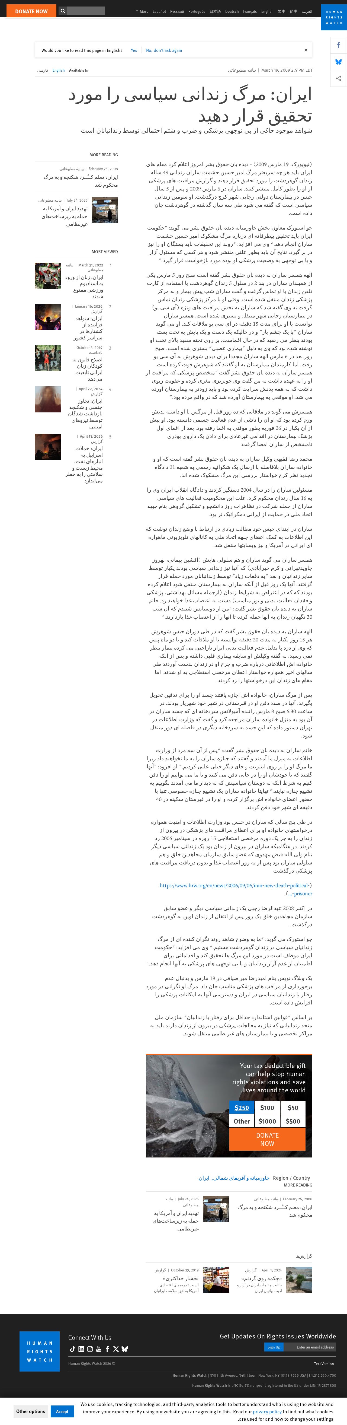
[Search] (63, 11)
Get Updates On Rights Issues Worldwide (278, 1335)
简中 (293, 11)
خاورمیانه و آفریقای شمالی (241, 1177)
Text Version (324, 1363)
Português (196, 11)
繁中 (281, 11)
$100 (267, 1107)
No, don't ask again (164, 50)
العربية (307, 11)
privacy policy (267, 1411)
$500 (293, 1120)
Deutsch (232, 11)
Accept (62, 1411)
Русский (177, 11)
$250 (241, 1107)
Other (242, 1120)
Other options (30, 1411)
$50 (293, 1107)
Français (250, 11)
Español (159, 11)
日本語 (215, 11)
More (140, 11)
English (267, 11)
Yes (134, 50)
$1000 (267, 1120)
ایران (204, 1177)
